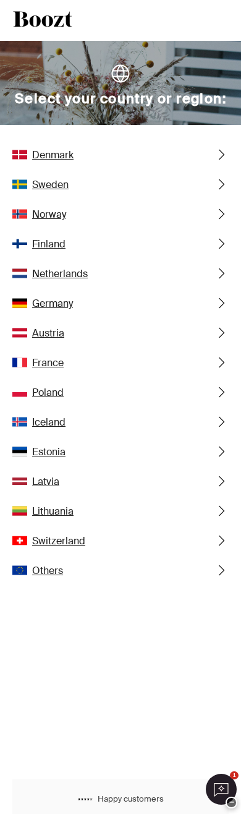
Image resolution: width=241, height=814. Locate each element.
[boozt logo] (42, 20)
